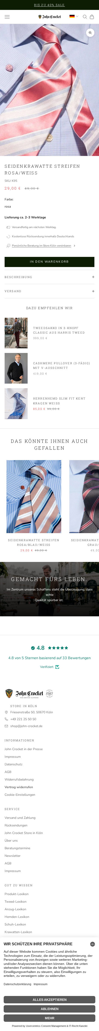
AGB (8, 772)
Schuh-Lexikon (15, 924)
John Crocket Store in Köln (24, 833)
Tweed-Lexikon (15, 901)
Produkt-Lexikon (17, 894)
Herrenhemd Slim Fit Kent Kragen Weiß (59, 401)
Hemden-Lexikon (17, 917)
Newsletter (12, 856)
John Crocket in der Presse (24, 749)
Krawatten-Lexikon (18, 932)
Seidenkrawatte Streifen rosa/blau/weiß (33, 542)
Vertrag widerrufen (19, 787)
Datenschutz (13, 764)
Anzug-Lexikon (15, 909)
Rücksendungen (16, 825)
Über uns (11, 840)
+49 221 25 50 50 (23, 719)
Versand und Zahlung (20, 818)
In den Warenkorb (49, 262)
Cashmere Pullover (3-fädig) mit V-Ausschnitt (61, 365)
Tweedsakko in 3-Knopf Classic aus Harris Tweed (59, 330)
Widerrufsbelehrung (19, 779)
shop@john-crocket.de (26, 726)
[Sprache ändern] (74, 16)
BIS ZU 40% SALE (49, 5)
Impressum (13, 757)
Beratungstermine (17, 848)
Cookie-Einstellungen (20, 795)
